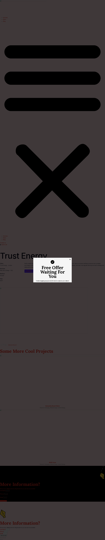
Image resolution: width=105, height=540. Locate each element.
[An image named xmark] (70, 259)
